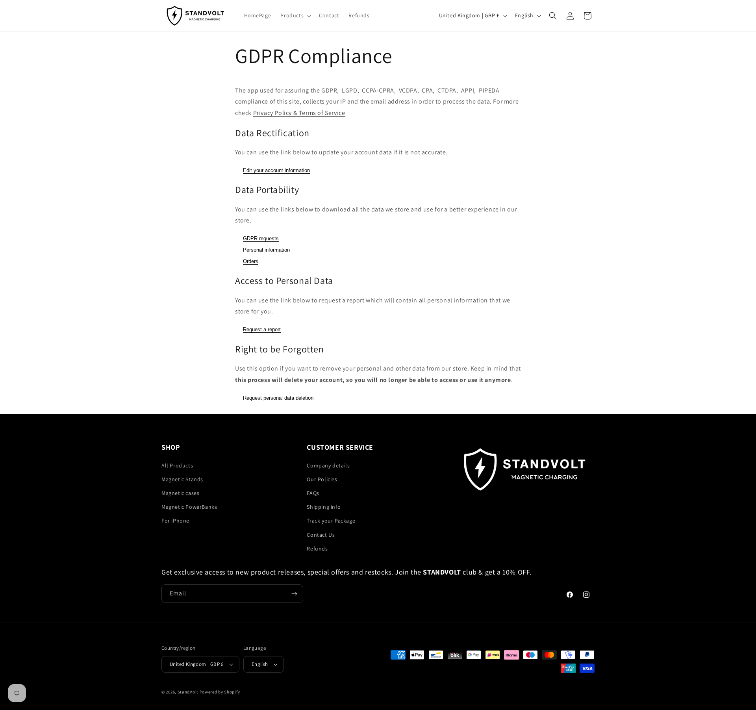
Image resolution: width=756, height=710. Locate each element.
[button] (295, 15)
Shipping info (324, 506)
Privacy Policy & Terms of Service (299, 113)
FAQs (313, 493)
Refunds (317, 548)
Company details (328, 465)
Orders (250, 261)
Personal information (266, 250)
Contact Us (321, 534)
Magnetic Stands (182, 479)
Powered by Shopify (220, 692)
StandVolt (188, 692)
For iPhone (175, 520)
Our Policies (322, 479)
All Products (177, 465)
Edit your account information (276, 170)
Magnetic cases (180, 493)
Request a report (262, 329)
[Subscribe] (294, 593)
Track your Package (331, 520)
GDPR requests (261, 238)
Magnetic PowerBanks (189, 506)
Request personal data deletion (278, 398)
